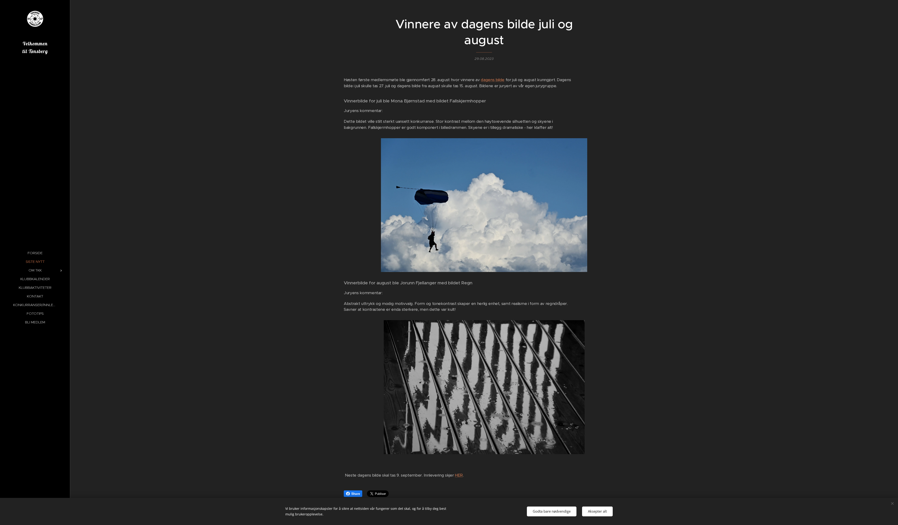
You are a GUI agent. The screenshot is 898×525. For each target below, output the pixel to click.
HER (459, 475)
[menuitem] (35, 253)
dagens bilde (492, 79)
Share (355, 494)
